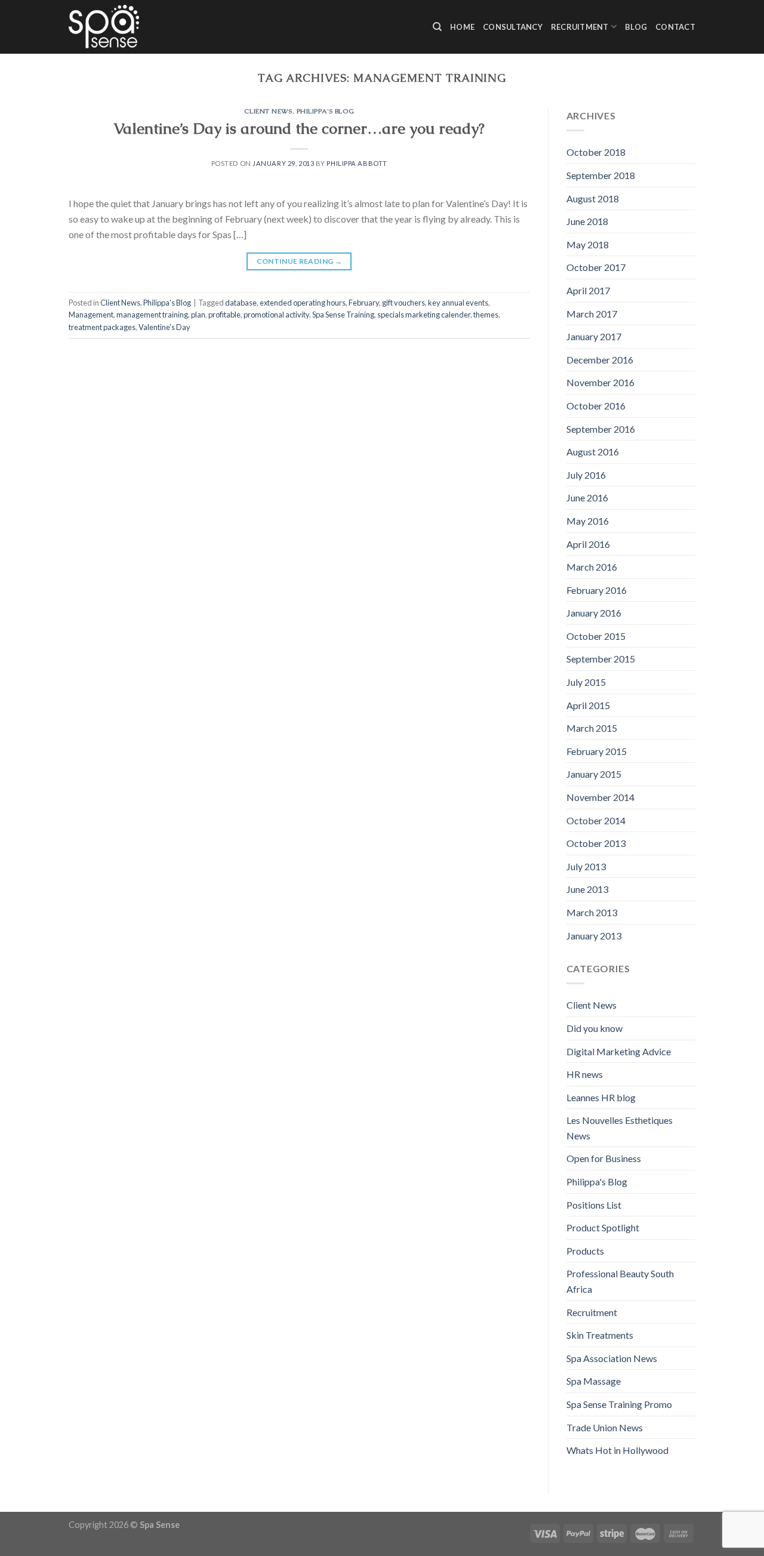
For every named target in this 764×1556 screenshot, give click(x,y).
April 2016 (588, 544)
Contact (675, 27)
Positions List (593, 1204)
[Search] (437, 27)
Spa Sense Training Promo (619, 1404)
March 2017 (591, 313)
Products (585, 1250)
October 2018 (596, 152)
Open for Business (603, 1158)
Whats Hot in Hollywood (617, 1450)
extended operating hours (303, 302)
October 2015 (596, 636)
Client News (268, 111)
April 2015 (588, 705)
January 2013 (593, 935)
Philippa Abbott (356, 163)
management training (152, 314)
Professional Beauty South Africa (620, 1281)
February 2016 (596, 590)
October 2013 (596, 843)
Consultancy (513, 27)
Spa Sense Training (343, 314)
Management (91, 314)
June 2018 (587, 221)
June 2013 (587, 889)
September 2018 (600, 175)
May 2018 (587, 244)
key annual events (458, 302)
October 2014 (596, 820)
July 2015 (586, 682)
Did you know (594, 1028)
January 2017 (593, 336)
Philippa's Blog (325, 111)
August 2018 (592, 198)
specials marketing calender (423, 314)
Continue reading (300, 261)
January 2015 (593, 773)
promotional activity (276, 314)
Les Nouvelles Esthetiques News (619, 1127)
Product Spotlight (602, 1227)
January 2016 (593, 612)
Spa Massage (593, 1380)
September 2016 (600, 429)
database (241, 302)
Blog (636, 27)
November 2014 (600, 797)
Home (462, 27)
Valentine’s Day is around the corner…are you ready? (299, 128)
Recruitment (580, 27)
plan (198, 314)
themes (485, 314)
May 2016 (587, 520)
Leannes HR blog (601, 1097)
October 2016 (596, 405)
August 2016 (592, 451)
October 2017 (596, 267)
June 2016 (587, 497)
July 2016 (586, 474)
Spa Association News (611, 1358)
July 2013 (586, 866)
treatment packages (102, 327)
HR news (584, 1074)
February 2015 (596, 751)
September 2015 (600, 658)
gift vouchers (403, 302)
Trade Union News (604, 1427)
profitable (224, 314)
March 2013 (591, 912)
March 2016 (591, 566)
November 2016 (600, 382)
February (364, 302)
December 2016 (599, 359)
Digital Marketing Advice (618, 1051)
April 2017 (588, 290)
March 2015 (591, 728)
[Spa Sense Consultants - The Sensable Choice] (104, 26)
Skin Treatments (599, 1335)
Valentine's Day (164, 327)
